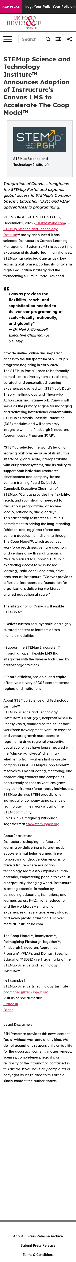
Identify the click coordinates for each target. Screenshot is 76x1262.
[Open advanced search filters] (58, 39)
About (18, 1236)
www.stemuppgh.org (43, 824)
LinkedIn (10, 1004)
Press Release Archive (45, 1236)
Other (8, 1010)
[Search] (48, 39)
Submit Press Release (38, 1245)
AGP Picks (11, 7)
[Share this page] (70, 39)
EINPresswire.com (50, 223)
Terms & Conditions (38, 1255)
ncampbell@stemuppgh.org (26, 992)
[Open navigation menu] (7, 39)
